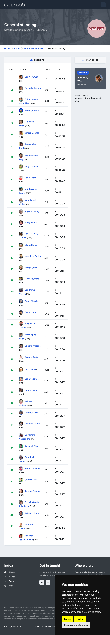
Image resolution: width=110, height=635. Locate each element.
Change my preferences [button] (76, 625)
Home (7, 48)
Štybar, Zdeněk (32, 133)
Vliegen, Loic (31, 267)
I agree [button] (67, 619)
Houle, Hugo (31, 390)
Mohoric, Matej (32, 278)
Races (17, 48)
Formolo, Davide (33, 88)
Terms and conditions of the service (50, 626)
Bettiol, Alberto (32, 110)
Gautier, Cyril (31, 479)
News (11, 585)
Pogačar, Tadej (32, 211)
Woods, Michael (32, 468)
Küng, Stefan (31, 222)
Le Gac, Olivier (32, 412)
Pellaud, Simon (32, 513)
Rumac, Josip (31, 357)
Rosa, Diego (30, 177)
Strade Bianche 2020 (34, 48)
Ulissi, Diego (31, 245)
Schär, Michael (32, 379)
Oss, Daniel (30, 369)
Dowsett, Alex (31, 446)
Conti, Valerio (31, 301)
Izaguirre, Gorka (33, 256)
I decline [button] (80, 619)
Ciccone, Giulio (32, 423)
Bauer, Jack (30, 312)
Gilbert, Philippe (33, 346)
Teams (12, 581)
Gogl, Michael (31, 166)
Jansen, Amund (32, 491)
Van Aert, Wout (32, 77)
